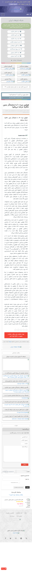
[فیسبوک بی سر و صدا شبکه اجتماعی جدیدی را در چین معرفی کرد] (25, 398)
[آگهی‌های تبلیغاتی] (10, 69)
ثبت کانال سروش (15, 53)
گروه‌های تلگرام (8, 73)
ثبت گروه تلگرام (15, 35)
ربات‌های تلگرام (24, 79)
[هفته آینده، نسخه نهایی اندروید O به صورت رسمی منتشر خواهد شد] (20, 419)
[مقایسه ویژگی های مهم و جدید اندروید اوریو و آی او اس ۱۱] (16, 405)
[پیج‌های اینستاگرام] (25, 69)
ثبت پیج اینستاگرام (15, 49)
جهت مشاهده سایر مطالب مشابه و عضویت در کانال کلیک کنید (16, 335)
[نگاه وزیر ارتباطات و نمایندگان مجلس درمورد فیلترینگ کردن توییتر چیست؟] (16, 391)
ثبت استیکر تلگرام (15, 42)
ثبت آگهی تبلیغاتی (15, 46)
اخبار (25, 111)
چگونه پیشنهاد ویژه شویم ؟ (16, 495)
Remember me (14, 482)
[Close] (3, 2)
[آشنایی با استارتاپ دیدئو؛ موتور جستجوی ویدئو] (23, 384)
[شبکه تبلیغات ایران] (16, 9)
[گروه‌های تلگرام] (10, 75)
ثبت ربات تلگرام (15, 39)
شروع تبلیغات (13, 4)
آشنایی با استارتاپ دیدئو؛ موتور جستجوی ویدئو (16, 381)
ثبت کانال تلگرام (15, 32)
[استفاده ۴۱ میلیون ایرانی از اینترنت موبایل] (16, 365)
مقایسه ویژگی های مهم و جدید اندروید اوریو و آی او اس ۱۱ (15, 402)
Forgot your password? (8, 472)
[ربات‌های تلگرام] (26, 82)
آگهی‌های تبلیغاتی (8, 66)
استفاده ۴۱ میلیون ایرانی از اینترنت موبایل (16, 357)
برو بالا (3, 569)
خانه (27, 15)
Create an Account (18, 487)
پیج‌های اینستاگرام (24, 66)
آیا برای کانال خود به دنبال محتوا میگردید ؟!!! (16, 87)
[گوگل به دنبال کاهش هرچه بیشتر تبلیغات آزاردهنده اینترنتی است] (23, 413)
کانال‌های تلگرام (24, 73)
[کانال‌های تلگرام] (26, 75)
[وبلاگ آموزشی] (10, 82)
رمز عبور (27, 479)
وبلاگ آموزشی (8, 79)
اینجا (10, 342)
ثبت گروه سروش (15, 56)
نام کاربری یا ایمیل (25, 475)
